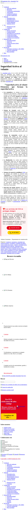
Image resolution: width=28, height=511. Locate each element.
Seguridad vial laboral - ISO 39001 (15, 49)
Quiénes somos (7, 427)
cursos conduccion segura (7, 244)
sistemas (6, 118)
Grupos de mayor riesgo (13, 43)
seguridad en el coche (12, 250)
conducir (16, 244)
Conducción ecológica (12, 36)
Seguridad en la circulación (13, 33)
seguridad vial (9, 81)
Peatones (9, 46)
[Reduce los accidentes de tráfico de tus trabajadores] (14, 384)
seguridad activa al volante (13, 253)
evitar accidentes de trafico (14, 249)
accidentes (12, 243)
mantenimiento (16, 201)
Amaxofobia (10, 12)
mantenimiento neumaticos (10, 251)
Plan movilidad (10, 51)
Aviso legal (6, 433)
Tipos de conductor (11, 8)
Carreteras (9, 28)
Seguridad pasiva (11, 19)
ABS (25, 118)
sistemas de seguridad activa (13, 247)
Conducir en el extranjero (13, 37)
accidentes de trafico (21, 243)
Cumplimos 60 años (9, 416)
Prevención (6, 47)
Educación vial (7, 39)
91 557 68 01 (14, 232)
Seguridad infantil (11, 40)
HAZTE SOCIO (14, 228)
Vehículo (6, 16)
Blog (5, 53)
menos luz (13, 168)
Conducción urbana (11, 35)
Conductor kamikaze (12, 14)
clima (10, 151)
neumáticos (24, 98)
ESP (24, 172)
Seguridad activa (11, 18)
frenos (6, 249)
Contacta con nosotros (9, 430)
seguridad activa (7, 73)
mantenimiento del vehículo (7, 246)
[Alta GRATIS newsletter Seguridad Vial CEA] (14, 375)
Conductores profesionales (13, 11)
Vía (5, 25)
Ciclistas (9, 44)
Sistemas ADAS (11, 23)
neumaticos (14, 242)
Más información (8, 373)
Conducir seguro (11, 32)
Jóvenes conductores (12, 15)
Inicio (5, 58)
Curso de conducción (12, 50)
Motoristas (9, 9)
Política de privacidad (9, 429)
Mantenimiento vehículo (13, 21)
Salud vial (9, 42)
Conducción (7, 29)
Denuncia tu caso (11, 26)
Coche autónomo (11, 22)
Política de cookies (8, 431)
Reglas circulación (11, 30)
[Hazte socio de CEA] (22, 407)
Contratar (6, 334)
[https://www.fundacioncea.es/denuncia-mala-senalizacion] (7, 390)
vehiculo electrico (5, 243)
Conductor (6, 7)
